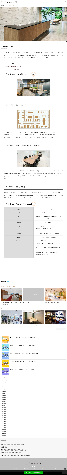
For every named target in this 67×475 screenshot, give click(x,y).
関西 (2, 444)
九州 (2, 455)
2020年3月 (4, 417)
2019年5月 (4, 423)
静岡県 (10, 446)
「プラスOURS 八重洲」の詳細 (12, 69)
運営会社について (37, 468)
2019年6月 (4, 421)
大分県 (18, 455)
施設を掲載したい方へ (17, 468)
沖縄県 (29, 455)
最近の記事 (17, 333)
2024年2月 (4, 399)
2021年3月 (4, 407)
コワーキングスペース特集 (7, 384)
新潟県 (25, 450)
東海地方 (2, 446)
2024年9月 (4, 395)
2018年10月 (4, 433)
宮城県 (5, 449)
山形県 (15, 449)
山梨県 (11, 450)
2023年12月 (4, 401)
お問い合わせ (56, 468)
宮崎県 (22, 455)
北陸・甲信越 (3, 450)
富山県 (15, 450)
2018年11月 (4, 431)
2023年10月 (4, 405)
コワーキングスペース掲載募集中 (33, 472)
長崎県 (12, 455)
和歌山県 (18, 444)
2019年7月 (4, 419)
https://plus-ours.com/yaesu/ (48, 212)
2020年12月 (4, 411)
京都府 (8, 444)
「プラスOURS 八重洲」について (13, 66)
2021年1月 (4, 409)
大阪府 (5, 444)
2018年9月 (4, 435)
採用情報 (42, 468)
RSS (34, 466)
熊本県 (15, 455)
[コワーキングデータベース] (33, 464)
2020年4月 (4, 415)
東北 (2, 449)
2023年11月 (4, 403)
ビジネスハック (5, 380)
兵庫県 (12, 444)
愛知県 (6, 446)
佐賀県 (8, 455)
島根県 (6, 452)
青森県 (12, 449)
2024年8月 (4, 397)
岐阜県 (13, 446)
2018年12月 (4, 429)
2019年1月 (4, 427)
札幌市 (6, 447)
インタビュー (4, 382)
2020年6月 (4, 413)
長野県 (21, 450)
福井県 (18, 450)
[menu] (65, 2)
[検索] (62, 2)
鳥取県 (20, 452)
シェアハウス (4, 386)
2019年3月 (4, 425)
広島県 (16, 452)
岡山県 (10, 452)
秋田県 (8, 449)
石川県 (8, 450)
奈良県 (15, 444)
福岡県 (5, 455)
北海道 (2, 447)
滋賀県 (22, 444)
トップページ (9, 468)
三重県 (16, 446)
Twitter (32, 466)
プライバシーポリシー (49, 468)
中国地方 (2, 452)
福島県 (18, 449)
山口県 (13, 452)
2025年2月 (4, 391)
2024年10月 (4, 393)
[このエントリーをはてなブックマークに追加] (8, 281)
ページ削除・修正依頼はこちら (27, 468)
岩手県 (22, 449)
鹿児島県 (25, 455)
